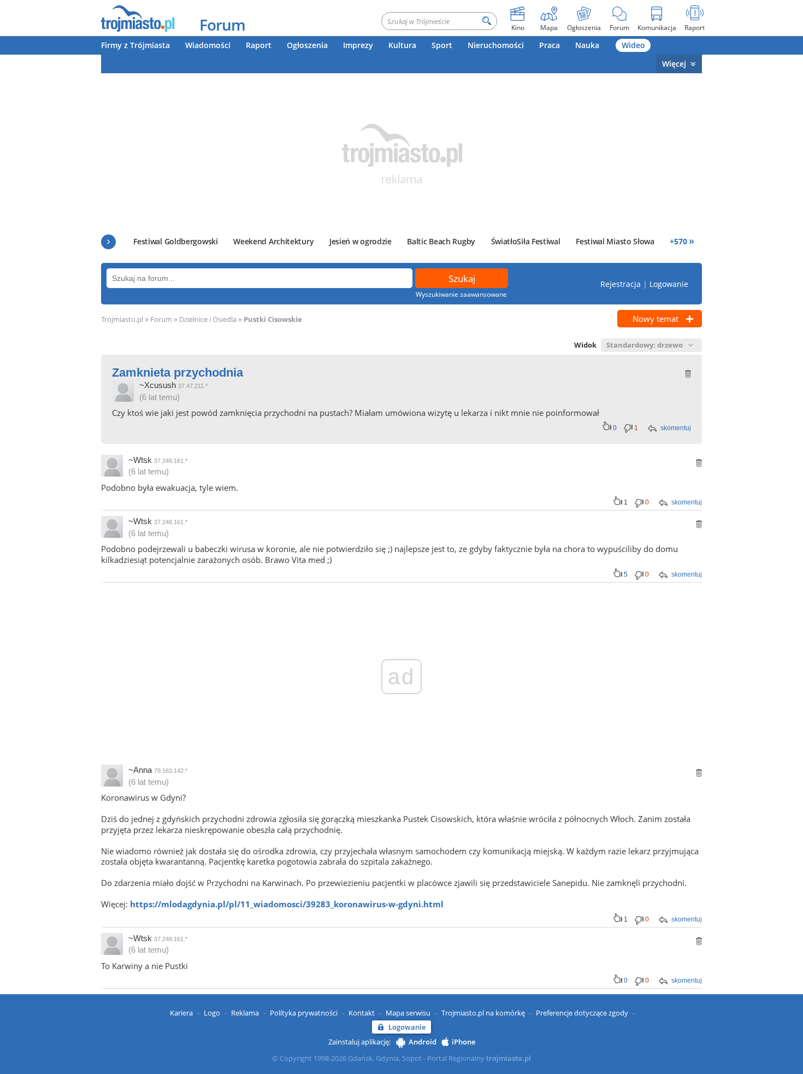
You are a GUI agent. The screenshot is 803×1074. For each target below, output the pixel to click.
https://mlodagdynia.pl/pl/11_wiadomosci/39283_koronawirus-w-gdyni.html (287, 904)
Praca (549, 45)
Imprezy (358, 45)
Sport (442, 45)
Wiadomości (208, 45)
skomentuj (675, 428)
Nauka (587, 45)
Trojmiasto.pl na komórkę (483, 1013)
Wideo (633, 45)
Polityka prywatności (304, 1013)
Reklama (245, 1013)
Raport (258, 45)
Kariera (181, 1013)
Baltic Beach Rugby (441, 241)
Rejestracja (620, 284)
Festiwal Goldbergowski (175, 241)
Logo (212, 1013)
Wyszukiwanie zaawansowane (461, 294)
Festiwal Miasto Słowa (615, 241)
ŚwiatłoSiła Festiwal (525, 241)
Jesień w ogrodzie (360, 241)
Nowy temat (655, 318)
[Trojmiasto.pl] (137, 18)
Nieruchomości (496, 45)
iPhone (463, 1042)
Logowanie (669, 284)
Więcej (674, 63)
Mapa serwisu (408, 1013)
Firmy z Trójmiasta (135, 45)
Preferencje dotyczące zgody (582, 1013)
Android (422, 1042)
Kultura (402, 45)
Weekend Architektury (273, 241)
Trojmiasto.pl (122, 319)
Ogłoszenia (307, 45)
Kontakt (362, 1013)
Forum (222, 24)
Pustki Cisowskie (273, 319)
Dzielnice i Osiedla (208, 319)
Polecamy (108, 241)
